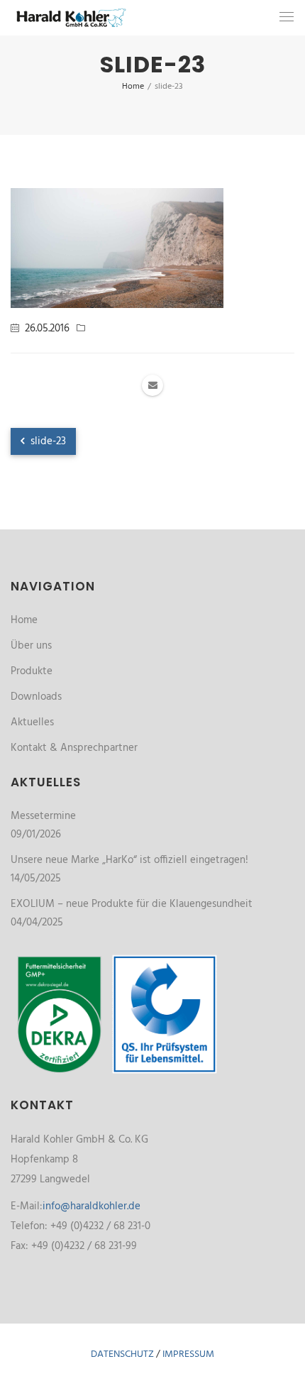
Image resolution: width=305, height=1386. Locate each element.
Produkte (31, 671)
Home (24, 620)
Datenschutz (122, 1354)
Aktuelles (32, 722)
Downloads (36, 696)
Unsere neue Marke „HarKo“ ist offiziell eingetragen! (129, 860)
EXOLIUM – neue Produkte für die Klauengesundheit (132, 904)
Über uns (31, 645)
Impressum (188, 1354)
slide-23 (47, 441)
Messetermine (43, 816)
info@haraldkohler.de (91, 1206)
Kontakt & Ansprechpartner (74, 748)
